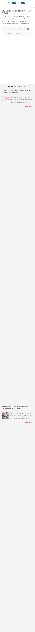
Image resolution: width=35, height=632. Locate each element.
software (10, 33)
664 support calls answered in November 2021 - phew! (15, 407)
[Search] (34, 7)
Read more (29, 106)
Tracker (19, 33)
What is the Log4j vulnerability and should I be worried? (17, 91)
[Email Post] (28, 30)
